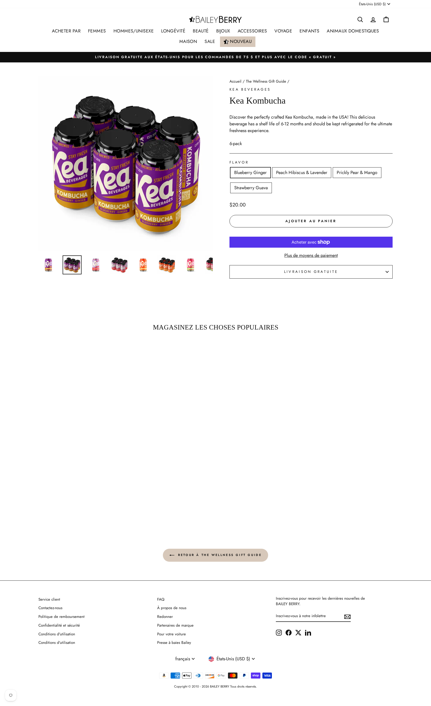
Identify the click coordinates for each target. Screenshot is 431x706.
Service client (49, 599)
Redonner (165, 616)
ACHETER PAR (66, 31)
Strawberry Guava (251, 187)
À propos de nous (171, 608)
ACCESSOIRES (252, 31)
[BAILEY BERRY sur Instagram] (279, 632)
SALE (210, 41)
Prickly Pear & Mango (357, 172)
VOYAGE (283, 31)
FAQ (160, 599)
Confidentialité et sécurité (59, 625)
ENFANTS (309, 31)
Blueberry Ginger (250, 172)
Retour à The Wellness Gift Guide (219, 554)
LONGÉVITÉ (173, 31)
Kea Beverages (250, 89)
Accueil (235, 81)
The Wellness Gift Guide (266, 81)
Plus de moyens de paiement (311, 255)
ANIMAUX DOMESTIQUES (353, 31)
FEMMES (97, 31)
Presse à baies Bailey (174, 642)
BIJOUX (223, 31)
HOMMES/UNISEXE (133, 31)
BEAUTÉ (201, 31)
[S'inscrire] (347, 616)
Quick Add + (81, 503)
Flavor (239, 162)
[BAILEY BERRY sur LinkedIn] (308, 632)
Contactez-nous (50, 608)
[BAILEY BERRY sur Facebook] (289, 632)
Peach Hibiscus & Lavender (301, 172)
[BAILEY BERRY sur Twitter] (298, 632)
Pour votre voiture (171, 634)
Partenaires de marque (175, 625)
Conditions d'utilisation (56, 634)
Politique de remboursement (61, 616)
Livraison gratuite (311, 271)
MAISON (188, 41)
